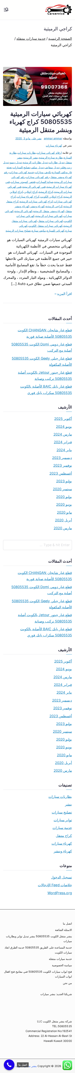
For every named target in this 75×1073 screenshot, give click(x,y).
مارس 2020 (63, 528)
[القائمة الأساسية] (6, 10)
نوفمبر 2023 (62, 465)
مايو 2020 (64, 512)
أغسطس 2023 (60, 473)
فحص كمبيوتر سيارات (23, 181)
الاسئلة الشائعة (63, 929)
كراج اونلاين (31, 191)
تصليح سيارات (62, 812)
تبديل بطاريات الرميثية (35, 162)
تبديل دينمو (16, 162)
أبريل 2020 (63, 520)
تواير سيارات (63, 820)
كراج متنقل (64, 836)
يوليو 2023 (64, 481)
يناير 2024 (64, 450)
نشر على (28, 138)
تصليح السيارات (21, 167)
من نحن (67, 983)
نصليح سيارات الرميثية (18, 230)
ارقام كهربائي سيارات (49, 152)
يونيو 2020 (64, 504)
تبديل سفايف (52, 167)
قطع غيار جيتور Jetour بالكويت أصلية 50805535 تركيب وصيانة (45, 375)
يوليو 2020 (64, 497)
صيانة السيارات (44, 181)
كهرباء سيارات (54, 145)
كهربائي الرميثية (23, 211)
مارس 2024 (62, 434)
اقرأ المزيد (64, 294)
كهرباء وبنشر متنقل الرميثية (48, 211)
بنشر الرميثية (30, 157)
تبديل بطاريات (56, 162)
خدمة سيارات (62, 828)
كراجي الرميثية (54, 206)
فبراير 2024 (63, 442)
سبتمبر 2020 (62, 489)
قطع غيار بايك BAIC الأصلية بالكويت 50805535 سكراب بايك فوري (46, 389)
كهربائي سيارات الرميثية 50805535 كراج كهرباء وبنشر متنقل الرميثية (40, 122)
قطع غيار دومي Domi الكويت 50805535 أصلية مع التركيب (41, 347)
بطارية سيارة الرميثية (51, 157)
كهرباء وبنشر (37, 206)
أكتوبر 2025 (63, 419)
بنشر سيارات (47, 994)
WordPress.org (60, 893)
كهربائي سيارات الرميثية (48, 216)
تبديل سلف (37, 167)
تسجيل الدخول (61, 877)
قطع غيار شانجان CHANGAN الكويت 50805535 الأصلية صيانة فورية (45, 333)
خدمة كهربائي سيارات (21, 172)
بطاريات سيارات (27, 152)
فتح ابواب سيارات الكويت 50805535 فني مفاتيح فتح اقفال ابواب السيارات (38, 974)
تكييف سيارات (43, 172)
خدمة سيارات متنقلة (60, 958)
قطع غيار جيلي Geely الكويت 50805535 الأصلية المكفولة (42, 361)
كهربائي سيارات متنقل (50, 221)
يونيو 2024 (64, 427)
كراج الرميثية (46, 191)
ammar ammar (53, 138)
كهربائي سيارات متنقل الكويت (45, 225)
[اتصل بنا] (9, 1064)
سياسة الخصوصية (62, 965)
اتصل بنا (67, 923)
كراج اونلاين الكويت (51, 196)
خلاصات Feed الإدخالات (55, 885)
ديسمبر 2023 (62, 458)
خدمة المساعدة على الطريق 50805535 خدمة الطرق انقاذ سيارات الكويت (38, 950)
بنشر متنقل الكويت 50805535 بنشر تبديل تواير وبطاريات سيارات (39, 939)
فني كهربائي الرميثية (33, 186)
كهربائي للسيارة (55, 230)
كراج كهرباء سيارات (28, 196)
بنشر (68, 804)
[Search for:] (37, 545)
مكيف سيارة (39, 230)
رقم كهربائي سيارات (37, 177)
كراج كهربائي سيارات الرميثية (36, 201)
